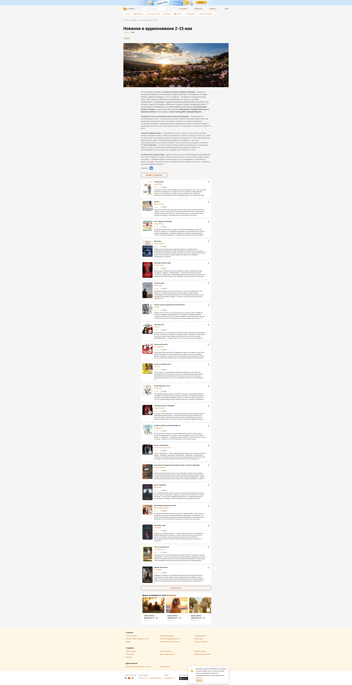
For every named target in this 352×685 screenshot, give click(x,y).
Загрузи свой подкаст (206, 14)
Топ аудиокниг (190, 14)
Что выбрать (183, 9)
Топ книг (178, 14)
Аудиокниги (139, 14)
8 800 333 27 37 (143, 678)
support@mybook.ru (156, 678)
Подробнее (199, 677)
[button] (208, 610)
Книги (128, 14)
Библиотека (198, 9)
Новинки (168, 14)
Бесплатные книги (154, 14)
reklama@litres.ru (169, 678)
